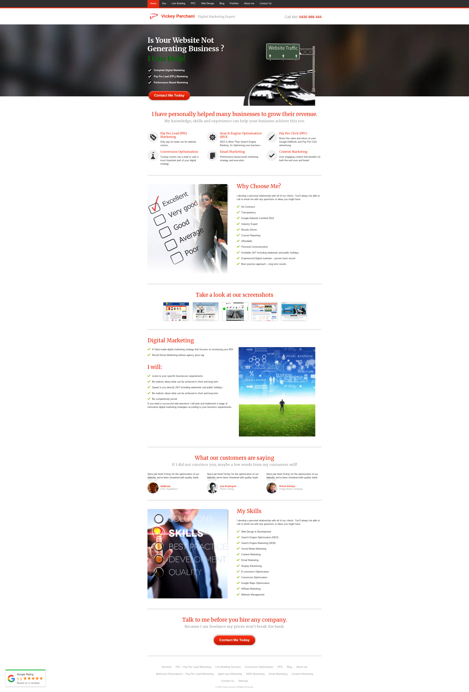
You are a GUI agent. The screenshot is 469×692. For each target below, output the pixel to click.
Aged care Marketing (230, 673)
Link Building (178, 3)
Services (166, 666)
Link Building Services (228, 666)
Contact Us (266, 3)
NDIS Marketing (255, 673)
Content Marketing (293, 151)
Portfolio (234, 3)
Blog (221, 3)
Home (153, 3)
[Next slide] (319, 69)
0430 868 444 (310, 17)
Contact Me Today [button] (169, 95)
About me (249, 3)
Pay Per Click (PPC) (293, 133)
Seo (164, 3)
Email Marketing (232, 151)
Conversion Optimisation (179, 151)
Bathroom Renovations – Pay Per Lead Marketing (185, 673)
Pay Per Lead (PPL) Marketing (173, 135)
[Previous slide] (239, 69)
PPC (193, 3)
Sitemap (243, 680)
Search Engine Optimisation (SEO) (241, 135)
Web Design (207, 3)
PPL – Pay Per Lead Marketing (193, 666)
